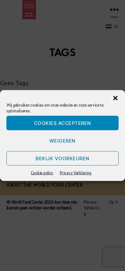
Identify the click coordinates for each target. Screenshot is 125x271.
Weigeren (62, 140)
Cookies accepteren (62, 123)
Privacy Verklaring (75, 173)
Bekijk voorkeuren (62, 158)
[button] (115, 98)
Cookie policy (42, 173)
